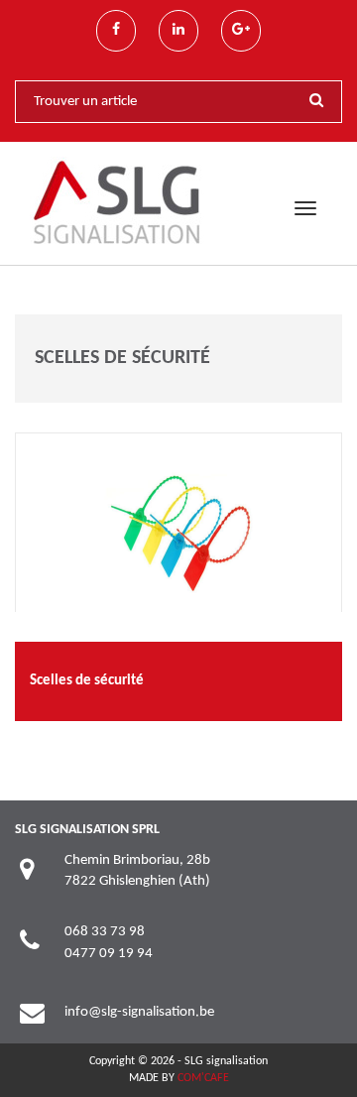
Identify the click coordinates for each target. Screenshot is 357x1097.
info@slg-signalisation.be (139, 1012)
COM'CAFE (203, 1078)
